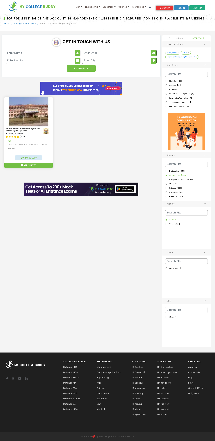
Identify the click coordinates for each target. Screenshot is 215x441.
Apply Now (29, 165)
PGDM (33, 23)
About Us (192, 367)
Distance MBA (70, 367)
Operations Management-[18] (181, 94)
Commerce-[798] (176, 192)
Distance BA (69, 403)
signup (197, 7)
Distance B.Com (71, 398)
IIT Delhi (136, 398)
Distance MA (69, 382)
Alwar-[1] (173, 317)
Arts (99, 382)
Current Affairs (195, 388)
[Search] (150, 6)
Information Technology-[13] (180, 98)
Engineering (91, 6)
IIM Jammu (163, 393)
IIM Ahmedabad (165, 367)
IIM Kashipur (163, 398)
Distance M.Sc (70, 409)
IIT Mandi (136, 409)
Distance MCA (70, 372)
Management (20, 23)
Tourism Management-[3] (180, 102)
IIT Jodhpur (137, 382)
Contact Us (194, 372)
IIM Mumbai (163, 409)
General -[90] (175, 85)
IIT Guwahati (138, 372)
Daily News (193, 393)
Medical (101, 409)
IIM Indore (162, 388)
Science (122, 6)
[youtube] (19, 378)
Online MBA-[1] (175, 224)
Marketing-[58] (175, 81)
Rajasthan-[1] (175, 268)
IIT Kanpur (137, 403)
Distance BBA (70, 388)
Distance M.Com (71, 377)
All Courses (138, 6)
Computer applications (109, 372)
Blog (190, 377)
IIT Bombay (137, 393)
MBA (78, 6)
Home (7, 23)
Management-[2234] (177, 175)
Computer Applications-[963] (181, 179)
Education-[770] (176, 196)
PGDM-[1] (172, 219)
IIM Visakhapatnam (167, 372)
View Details (30, 158)
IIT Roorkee (137, 367)
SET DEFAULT (198, 38)
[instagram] (13, 378)
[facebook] (7, 378)
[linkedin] (26, 378)
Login (181, 7)
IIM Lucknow (163, 403)
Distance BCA (70, 393)
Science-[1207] (175, 188)
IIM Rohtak (162, 414)
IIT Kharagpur (138, 388)
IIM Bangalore (164, 382)
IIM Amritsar (163, 377)
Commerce (103, 393)
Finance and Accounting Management (181, 57)
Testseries (164, 8)
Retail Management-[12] (179, 106)
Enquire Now (81, 68)
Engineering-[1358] (177, 171)
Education (108, 6)
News (191, 382)
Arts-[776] (173, 184)
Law (99, 403)
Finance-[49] (174, 89)
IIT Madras (137, 377)
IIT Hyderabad (139, 414)
